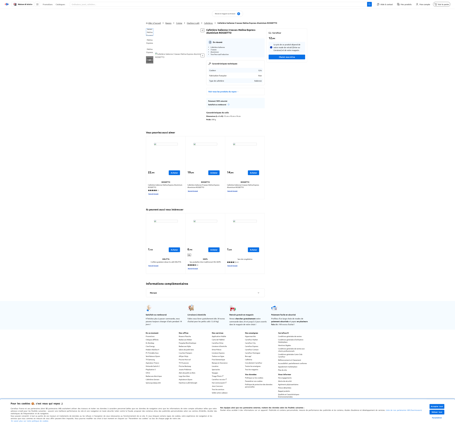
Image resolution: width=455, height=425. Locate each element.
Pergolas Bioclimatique (187, 343)
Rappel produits (284, 391)
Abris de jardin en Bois (187, 373)
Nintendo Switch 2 (153, 366)
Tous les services (218, 389)
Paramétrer (437, 418)
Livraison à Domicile (219, 346)
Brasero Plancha (185, 336)
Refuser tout (437, 412)
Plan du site (282, 370)
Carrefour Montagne (252, 353)
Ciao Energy (150, 346)
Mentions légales (284, 345)
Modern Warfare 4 (152, 349)
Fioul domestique (218, 359)
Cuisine (179, 23)
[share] (202, 30)
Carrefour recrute (218, 379)
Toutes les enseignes (253, 366)
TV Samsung (150, 359)
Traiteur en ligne (218, 356)
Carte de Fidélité (218, 340)
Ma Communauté (218, 383)
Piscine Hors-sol (185, 359)
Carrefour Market (251, 340)
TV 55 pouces (184, 363)
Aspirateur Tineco (152, 363)
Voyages (215, 373)
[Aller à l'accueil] (7, 4)
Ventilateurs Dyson (153, 356)
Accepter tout (437, 406)
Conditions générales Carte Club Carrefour (290, 355)
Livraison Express (218, 353)
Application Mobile (219, 336)
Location (215, 366)
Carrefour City (250, 343)
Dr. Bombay (150, 343)
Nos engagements (285, 378)
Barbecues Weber (185, 340)
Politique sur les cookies (254, 378)
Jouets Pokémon (185, 369)
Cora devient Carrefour (253, 363)
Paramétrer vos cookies (253, 381)
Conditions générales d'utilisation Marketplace (290, 341)
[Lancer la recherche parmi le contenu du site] (369, 4)
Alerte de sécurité (285, 381)
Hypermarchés (250, 336)
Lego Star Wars (184, 376)
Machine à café (193, 23)
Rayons (168, 23)
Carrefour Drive (217, 343)
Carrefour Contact (252, 349)
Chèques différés (152, 340)
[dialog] (227, 412)
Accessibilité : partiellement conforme (292, 363)
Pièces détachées (284, 388)
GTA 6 (148, 373)
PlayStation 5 (151, 369)
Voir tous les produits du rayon (222, 91)
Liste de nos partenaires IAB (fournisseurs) (404, 410)
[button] (37, 4)
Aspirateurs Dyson (185, 379)
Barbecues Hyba (185, 346)
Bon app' (248, 356)
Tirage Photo (217, 376)
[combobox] (221, 4)
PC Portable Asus (152, 353)
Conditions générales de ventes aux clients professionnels (291, 350)
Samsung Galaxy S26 (153, 383)
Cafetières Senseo (152, 379)
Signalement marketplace (287, 367)
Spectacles (216, 369)
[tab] (149, 32)
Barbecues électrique (154, 376)
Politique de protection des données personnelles (258, 385)
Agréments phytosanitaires (288, 384)
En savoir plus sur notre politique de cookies (29, 421)
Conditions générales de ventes (290, 336)
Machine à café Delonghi (188, 383)
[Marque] (258, 292)
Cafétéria (248, 359)
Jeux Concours (217, 386)
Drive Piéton (216, 349)
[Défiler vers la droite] (202, 55)
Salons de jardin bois (186, 349)
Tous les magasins (251, 369)
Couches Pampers (185, 353)
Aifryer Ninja (183, 356)
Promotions (150, 336)
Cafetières (208, 23)
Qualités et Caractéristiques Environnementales (288, 395)
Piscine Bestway (185, 366)
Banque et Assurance (220, 363)
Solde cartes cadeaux (220, 393)
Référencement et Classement (289, 360)
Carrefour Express (251, 346)
